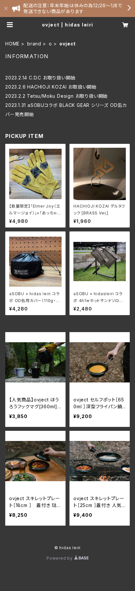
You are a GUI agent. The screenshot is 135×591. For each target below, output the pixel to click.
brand (34, 43)
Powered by (60, 558)
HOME (12, 43)
